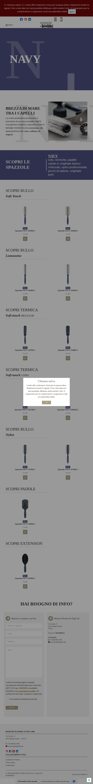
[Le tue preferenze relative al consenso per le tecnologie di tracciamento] (89, 780)
